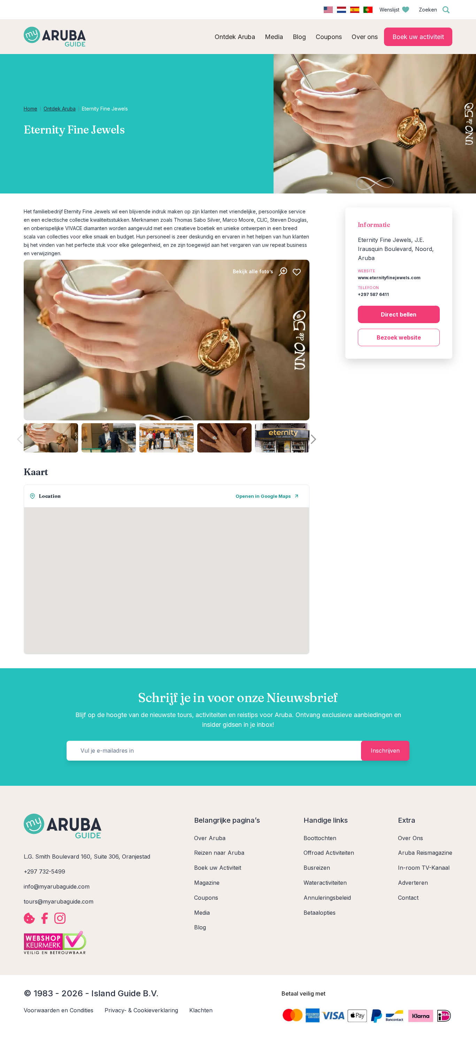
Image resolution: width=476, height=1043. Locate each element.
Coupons (206, 897)
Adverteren (413, 882)
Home (30, 109)
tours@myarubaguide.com (58, 901)
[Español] (354, 10)
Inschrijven (385, 750)
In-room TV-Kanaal (424, 867)
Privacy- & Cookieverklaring (141, 1010)
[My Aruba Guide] (55, 36)
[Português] (368, 10)
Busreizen (317, 867)
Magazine (207, 882)
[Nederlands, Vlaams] (341, 10)
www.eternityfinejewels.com (389, 277)
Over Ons (410, 838)
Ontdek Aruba (60, 109)
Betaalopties (320, 912)
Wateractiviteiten (325, 882)
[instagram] (60, 918)
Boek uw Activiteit (217, 867)
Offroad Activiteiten (329, 852)
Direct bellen (398, 314)
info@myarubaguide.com (57, 886)
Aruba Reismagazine (425, 852)
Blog (200, 927)
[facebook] (44, 918)
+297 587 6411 (373, 294)
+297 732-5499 (44, 871)
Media (202, 912)
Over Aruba (209, 838)
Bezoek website (399, 337)
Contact (408, 897)
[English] (328, 10)
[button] (313, 439)
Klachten (201, 1010)
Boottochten (320, 838)
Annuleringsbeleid (327, 897)
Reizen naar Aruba (219, 852)
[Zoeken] (446, 9)
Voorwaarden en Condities (58, 1010)
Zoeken (428, 10)
